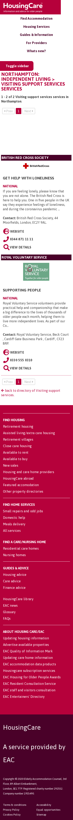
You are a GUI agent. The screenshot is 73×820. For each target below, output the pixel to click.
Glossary (9, 612)
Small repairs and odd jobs (23, 511)
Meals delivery (14, 524)
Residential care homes (21, 548)
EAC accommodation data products (29, 664)
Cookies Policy (11, 814)
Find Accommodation (36, 18)
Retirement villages (18, 439)
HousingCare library (18, 599)
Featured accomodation (21, 485)
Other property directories (23, 491)
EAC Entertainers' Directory (24, 696)
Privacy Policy (11, 809)
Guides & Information (36, 35)
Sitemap (41, 814)
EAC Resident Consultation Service (29, 683)
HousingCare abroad (18, 478)
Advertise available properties (26, 644)
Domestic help (14, 517)
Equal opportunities (48, 809)
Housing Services (36, 26)
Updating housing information (26, 638)
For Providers (36, 43)
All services (12, 530)
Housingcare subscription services (29, 670)
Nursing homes (14, 555)
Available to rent (15, 452)
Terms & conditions (14, 804)
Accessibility (43, 804)
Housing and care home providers (28, 472)
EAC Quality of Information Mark (28, 651)
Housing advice (14, 574)
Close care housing (17, 446)
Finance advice (14, 587)
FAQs (7, 618)
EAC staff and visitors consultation (29, 690)
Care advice (12, 581)
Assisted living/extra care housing (29, 433)
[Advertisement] (36, 136)
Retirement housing (18, 426)
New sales (10, 465)
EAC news (10, 605)
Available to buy (15, 459)
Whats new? (36, 51)
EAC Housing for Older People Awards (32, 677)
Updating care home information (28, 657)
